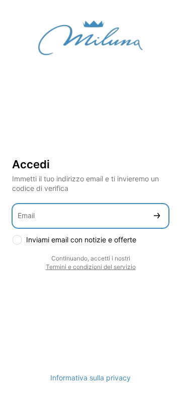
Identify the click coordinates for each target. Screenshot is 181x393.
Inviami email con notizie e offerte (81, 239)
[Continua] (156, 216)
